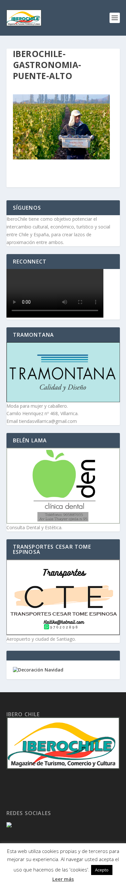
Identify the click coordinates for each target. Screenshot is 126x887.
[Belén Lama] (63, 486)
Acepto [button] (102, 870)
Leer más (63, 879)
